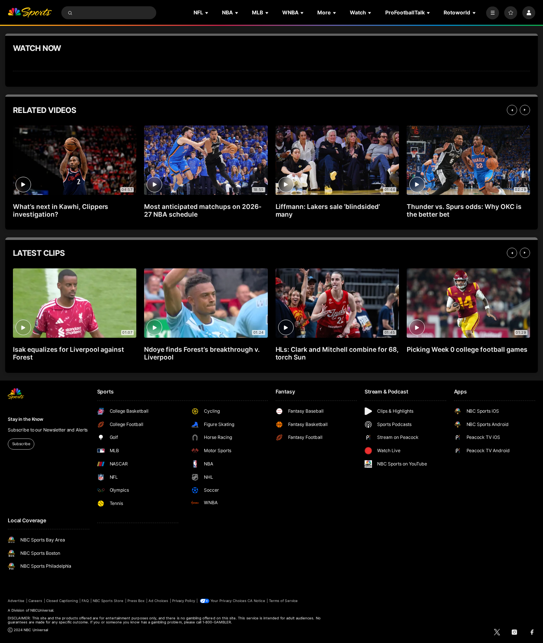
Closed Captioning (62, 601)
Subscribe (21, 443)
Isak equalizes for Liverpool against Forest (68, 353)
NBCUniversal (42, 610)
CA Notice (256, 601)
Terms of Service (283, 601)
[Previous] (512, 110)
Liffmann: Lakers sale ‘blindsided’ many (328, 210)
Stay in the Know (25, 419)
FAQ (85, 601)
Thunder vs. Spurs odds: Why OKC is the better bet (464, 210)
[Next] (525, 110)
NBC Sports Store (108, 601)
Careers (35, 601)
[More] (492, 12)
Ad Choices (158, 601)
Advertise (16, 601)
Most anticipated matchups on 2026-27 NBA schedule (202, 210)
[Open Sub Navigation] (207, 12)
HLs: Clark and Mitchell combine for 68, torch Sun (337, 353)
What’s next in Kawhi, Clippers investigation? (60, 210)
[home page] (30, 13)
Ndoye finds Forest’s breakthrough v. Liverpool (201, 353)
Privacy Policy (183, 601)
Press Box (135, 601)
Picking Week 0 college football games (467, 349)
